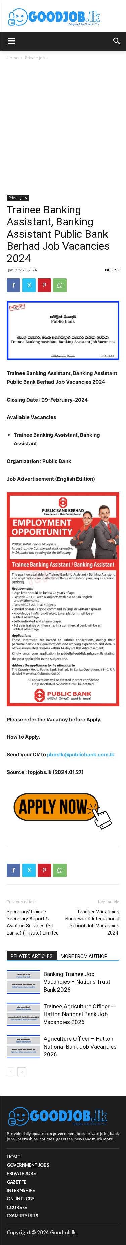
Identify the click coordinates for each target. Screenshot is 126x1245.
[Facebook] (13, 285)
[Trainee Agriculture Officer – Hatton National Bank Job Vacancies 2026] (23, 1014)
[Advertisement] (63, 128)
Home (12, 58)
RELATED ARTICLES (32, 956)
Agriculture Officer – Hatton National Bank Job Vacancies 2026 (80, 1046)
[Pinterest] (44, 285)
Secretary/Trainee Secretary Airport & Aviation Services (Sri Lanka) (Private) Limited (33, 922)
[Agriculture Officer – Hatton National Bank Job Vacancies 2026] (23, 1046)
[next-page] (21, 1071)
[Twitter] (29, 285)
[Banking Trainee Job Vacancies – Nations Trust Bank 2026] (23, 982)
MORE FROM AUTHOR (84, 956)
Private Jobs (36, 58)
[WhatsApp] (60, 285)
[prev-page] (11, 1071)
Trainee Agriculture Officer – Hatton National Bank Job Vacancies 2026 (79, 1014)
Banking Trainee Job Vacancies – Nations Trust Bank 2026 (77, 982)
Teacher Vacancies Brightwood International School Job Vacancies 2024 (92, 922)
